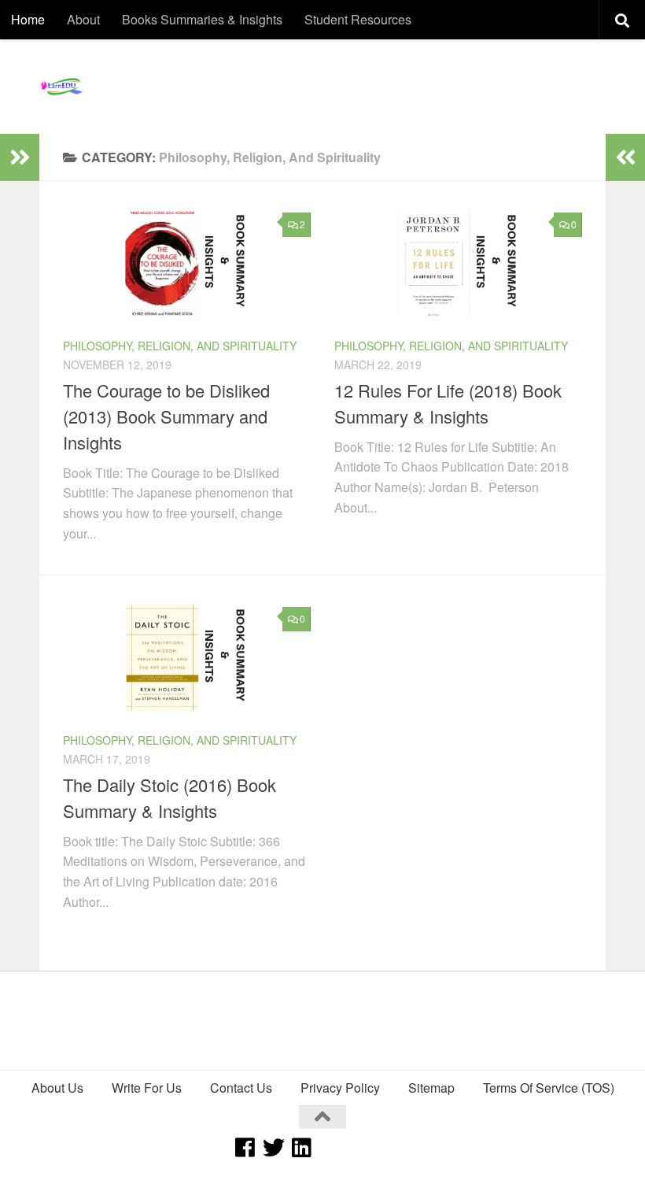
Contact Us (241, 1088)
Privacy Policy (340, 1088)
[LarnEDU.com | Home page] (63, 86)
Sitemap (431, 1088)
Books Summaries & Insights (202, 19)
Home (28, 19)
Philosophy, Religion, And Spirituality (180, 345)
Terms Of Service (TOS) (548, 1088)
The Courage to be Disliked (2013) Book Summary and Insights (166, 416)
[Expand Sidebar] (19, 157)
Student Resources (357, 19)
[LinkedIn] (302, 1148)
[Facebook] (245, 1148)
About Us (57, 1088)
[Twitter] (274, 1148)
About (83, 19)
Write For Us (147, 1088)
